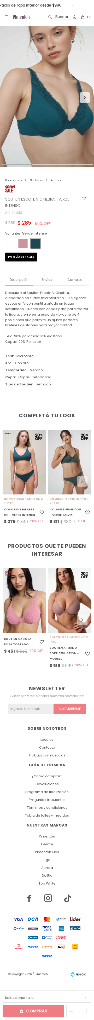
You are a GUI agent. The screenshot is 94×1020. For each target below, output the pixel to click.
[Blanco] (10, 243)
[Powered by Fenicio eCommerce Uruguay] (78, 974)
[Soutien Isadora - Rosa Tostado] (24, 600)
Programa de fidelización (47, 791)
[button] (58, 17)
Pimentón (47, 836)
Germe (47, 844)
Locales (47, 739)
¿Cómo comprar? (47, 776)
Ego (47, 859)
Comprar (36, 1011)
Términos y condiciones (47, 807)
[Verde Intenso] (35, 243)
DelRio (47, 875)
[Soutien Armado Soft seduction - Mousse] (69, 600)
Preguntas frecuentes (47, 799)
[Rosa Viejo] (23, 243)
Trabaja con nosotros (47, 755)
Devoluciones (47, 784)
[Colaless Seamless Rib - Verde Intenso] (24, 462)
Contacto (47, 747)
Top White (47, 883)
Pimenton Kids (47, 852)
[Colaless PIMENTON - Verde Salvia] (69, 462)
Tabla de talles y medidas (47, 815)
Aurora (47, 867)
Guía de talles (23, 257)
